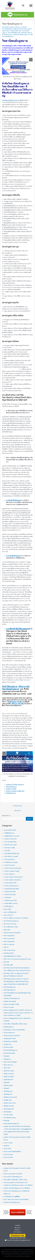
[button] (23, 5)
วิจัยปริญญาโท (8, 1094)
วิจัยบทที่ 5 (7, 1082)
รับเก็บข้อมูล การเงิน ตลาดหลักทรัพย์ (14, 1030)
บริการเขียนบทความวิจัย (11, 927)
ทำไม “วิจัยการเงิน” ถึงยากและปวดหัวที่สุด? (16, 1199)
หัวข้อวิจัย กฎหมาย (26, 32)
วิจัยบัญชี (6, 1088)
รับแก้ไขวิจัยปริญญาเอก (10, 1050)
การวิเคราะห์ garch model (11, 871)
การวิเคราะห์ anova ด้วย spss (12, 868)
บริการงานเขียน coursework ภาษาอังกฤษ (16, 918)
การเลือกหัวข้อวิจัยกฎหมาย (14, 500)
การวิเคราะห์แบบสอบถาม (11, 886)
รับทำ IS (6, 947)
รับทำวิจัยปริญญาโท (9, 990)
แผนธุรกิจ (6, 1145)
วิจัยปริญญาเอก (8, 1091)
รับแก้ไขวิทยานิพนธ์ (9, 1053)
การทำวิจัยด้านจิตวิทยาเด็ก (11, 853)
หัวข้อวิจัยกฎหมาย (7, 34)
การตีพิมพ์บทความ (9, 833)
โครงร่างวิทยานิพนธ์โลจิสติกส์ (12, 1151)
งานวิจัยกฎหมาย (8, 906)
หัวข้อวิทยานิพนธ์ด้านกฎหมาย (10, 100)
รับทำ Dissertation (9, 941)
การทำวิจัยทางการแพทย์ (11, 856)
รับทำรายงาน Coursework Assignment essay (17, 959)
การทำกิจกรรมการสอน (10, 844)
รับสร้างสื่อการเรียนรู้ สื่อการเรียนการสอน (15, 1024)
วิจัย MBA (6, 1056)
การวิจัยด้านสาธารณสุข (10, 862)
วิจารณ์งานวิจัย (8, 1114)
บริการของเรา (18, 1232)
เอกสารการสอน (8, 1143)
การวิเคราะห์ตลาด (9, 874)
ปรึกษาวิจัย (7, 930)
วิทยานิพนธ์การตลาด (10, 1117)
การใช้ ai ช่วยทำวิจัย (10, 891)
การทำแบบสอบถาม (9, 859)
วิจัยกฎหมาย (7, 1059)
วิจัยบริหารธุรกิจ (8, 1085)
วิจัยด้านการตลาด (9, 1073)
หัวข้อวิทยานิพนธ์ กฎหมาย (21, 34)
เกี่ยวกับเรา (17, 1227)
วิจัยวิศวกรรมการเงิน (10, 1103)
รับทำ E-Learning (9, 944)
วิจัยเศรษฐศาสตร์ (9, 1109)
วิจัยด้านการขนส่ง (9, 1071)
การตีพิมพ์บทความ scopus (11, 836)
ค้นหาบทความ (6, 815)
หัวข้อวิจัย (6, 1120)
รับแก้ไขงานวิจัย (8, 1047)
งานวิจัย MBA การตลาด (11, 903)
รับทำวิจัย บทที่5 (8, 965)
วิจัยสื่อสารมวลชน (9, 1106)
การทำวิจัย (7, 850)
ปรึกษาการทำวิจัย (18, 704)
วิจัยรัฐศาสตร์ (7, 1100)
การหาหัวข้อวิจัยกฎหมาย (13, 555)
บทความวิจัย (7, 909)
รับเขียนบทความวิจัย (14, 702)
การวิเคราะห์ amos (9, 865)
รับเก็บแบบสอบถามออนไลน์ (12, 1035)
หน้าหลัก (17, 1225)
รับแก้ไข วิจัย (7, 1044)
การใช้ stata (7, 897)
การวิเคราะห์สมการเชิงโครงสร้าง (13, 877)
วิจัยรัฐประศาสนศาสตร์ (10, 1097)
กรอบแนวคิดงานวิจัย (10, 830)
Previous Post (17, 806)
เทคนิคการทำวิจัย (11, 788)
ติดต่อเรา (17, 1229)
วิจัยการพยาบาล (8, 1065)
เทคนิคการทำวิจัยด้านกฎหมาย (15, 784)
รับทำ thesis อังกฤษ (9, 950)
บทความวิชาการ (8, 915)
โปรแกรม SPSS (8, 1157)
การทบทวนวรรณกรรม (10, 839)
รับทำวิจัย (6, 962)
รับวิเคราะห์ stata (9, 1007)
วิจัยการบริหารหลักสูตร (10, 1062)
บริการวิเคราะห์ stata (10, 924)
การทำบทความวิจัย (9, 847)
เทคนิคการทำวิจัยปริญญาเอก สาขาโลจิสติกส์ (17, 1188)
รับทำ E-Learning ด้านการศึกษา (13, 1173)
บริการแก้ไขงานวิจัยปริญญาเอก (13, 1176)
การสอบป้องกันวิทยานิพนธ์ (11, 888)
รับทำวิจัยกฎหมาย (9, 686)
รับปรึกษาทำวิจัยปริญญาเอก (12, 998)
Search (29, 818)
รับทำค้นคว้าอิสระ (9, 953)
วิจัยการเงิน (7, 1068)
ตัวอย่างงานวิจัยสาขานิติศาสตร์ (15, 791)
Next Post (17, 810)
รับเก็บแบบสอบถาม (9, 1032)
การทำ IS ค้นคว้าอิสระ (10, 842)
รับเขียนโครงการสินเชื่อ (10, 1041)
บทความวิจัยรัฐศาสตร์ (10, 912)
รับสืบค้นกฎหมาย (11, 793)
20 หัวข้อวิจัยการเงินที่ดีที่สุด (12, 1196)
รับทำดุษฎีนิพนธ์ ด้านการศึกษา (12, 956)
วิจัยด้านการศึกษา (9, 1076)
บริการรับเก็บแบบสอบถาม (11, 921)
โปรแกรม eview (8, 1154)
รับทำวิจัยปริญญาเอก (10, 987)
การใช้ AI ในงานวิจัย (10, 894)
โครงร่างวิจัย (7, 1148)
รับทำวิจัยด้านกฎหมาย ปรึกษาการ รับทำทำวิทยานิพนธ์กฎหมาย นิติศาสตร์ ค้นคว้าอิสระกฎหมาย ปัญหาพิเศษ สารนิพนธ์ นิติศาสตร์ (17, 29)
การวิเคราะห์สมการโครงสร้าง (12, 880)
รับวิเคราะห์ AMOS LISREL (11, 1004)
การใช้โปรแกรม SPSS (10, 900)
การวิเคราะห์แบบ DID (10, 883)
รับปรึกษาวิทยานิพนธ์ (10, 1001)
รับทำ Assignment (9, 935)
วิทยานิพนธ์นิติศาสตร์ (14, 32)
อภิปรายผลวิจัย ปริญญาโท (11, 1123)
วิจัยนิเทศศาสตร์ (8, 1079)
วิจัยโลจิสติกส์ (7, 1112)
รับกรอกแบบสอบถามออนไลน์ (12, 932)
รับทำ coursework (9, 938)
